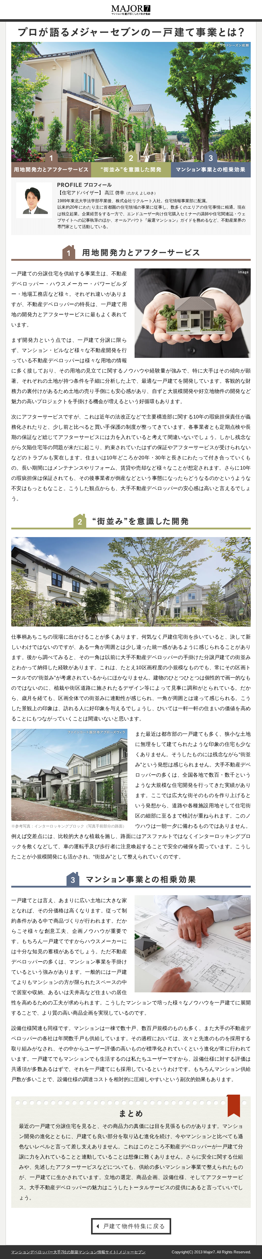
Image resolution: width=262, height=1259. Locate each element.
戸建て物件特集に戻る (134, 1226)
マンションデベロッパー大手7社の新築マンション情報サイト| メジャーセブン (78, 1252)
